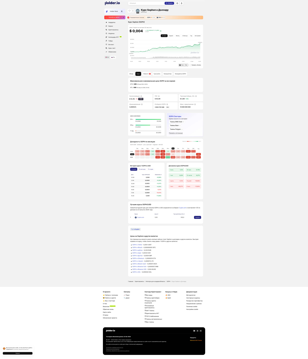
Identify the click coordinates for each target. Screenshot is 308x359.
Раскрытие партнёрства (194, 301)
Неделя (171, 35)
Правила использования (112, 349)
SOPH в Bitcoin (137, 247)
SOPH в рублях (137, 250)
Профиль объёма (196, 65)
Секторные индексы (193, 298)
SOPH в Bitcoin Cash (139, 264)
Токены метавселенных (154, 319)
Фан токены (150, 322)
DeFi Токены (150, 310)
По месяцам (142, 169)
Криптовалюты (113, 30)
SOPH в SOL (136, 272)
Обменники (112, 52)
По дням (133, 169)
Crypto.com (182, 208)
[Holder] (110, 331)
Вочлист (111, 44)
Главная (130, 281)
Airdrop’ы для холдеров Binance (155, 281)
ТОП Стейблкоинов (152, 316)
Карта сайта (107, 312)
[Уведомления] (177, 3)
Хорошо (18, 353)
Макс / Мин (184, 65)
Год (191, 35)
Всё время (198, 35)
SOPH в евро (136, 253)
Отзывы (105, 315)
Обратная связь (108, 309)
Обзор (131, 74)
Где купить (157, 74)
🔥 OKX (167, 295)
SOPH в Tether (137, 245)
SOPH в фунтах (137, 255)
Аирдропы (111, 22)
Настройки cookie (192, 309)
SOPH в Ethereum (138, 258)
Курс (138, 74)
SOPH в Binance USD (139, 269)
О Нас (105, 303)
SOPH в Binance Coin (139, 266)
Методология (190, 295)
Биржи (110, 26)
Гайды (110, 41)
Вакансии (106, 306)
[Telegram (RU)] (200, 330)
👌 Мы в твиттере (109, 301)
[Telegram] (197, 330)
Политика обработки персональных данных (117, 350)
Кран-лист (111, 48)
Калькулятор (167, 74)
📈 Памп (126, 295)
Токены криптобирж (152, 298)
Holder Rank (114, 11)
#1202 (141, 99)
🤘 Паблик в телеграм (110, 295)
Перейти (197, 217)
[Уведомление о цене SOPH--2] (133, 10)
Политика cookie (191, 306)
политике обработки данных (20, 349)
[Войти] (181, 3)
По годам (150, 169)
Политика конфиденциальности (114, 347)
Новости (145, 74)
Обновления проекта (110, 318)
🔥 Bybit (168, 298)
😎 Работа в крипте (109, 298)
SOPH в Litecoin (137, 261)
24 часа (164, 35)
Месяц (178, 35)
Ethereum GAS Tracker (196, 340)
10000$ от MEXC (114, 17)
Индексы (111, 33)
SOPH (168, 281)
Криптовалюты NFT (152, 313)
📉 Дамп (127, 298)
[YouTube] (194, 330)
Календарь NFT (113, 37)
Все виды (149, 295)
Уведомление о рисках (194, 303)
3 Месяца (185, 35)
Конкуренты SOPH (180, 74)
